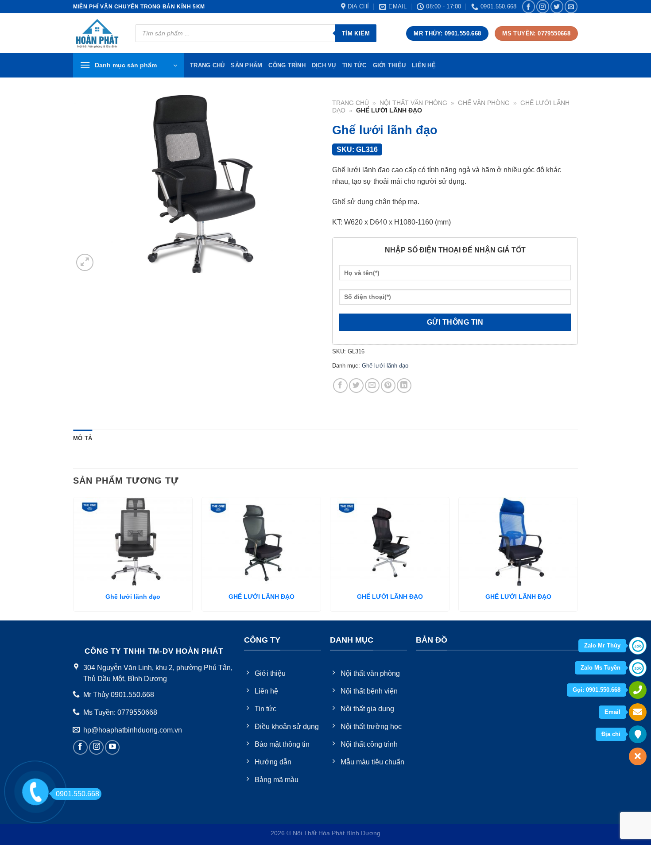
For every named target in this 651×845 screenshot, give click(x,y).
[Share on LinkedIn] (404, 385)
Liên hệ (424, 65)
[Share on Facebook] (340, 385)
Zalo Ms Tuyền (600, 667)
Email (612, 712)
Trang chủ (350, 103)
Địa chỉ (610, 734)
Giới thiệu (389, 65)
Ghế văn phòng (484, 103)
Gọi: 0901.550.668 (596, 689)
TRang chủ (207, 65)
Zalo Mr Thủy (602, 645)
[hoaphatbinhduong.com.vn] (97, 33)
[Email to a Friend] (372, 385)
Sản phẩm (246, 65)
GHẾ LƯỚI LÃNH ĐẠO (261, 596)
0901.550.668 (77, 794)
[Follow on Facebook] (528, 6)
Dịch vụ (324, 65)
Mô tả (82, 438)
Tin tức (354, 65)
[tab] (82, 438)
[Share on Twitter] (356, 385)
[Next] (577, 558)
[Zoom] (84, 262)
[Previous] (73, 558)
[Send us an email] (571, 6)
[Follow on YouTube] (112, 747)
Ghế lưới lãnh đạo (385, 365)
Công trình (287, 65)
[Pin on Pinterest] (388, 385)
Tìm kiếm (356, 33)
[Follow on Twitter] (556, 6)
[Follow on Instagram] (542, 6)
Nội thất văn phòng (413, 103)
